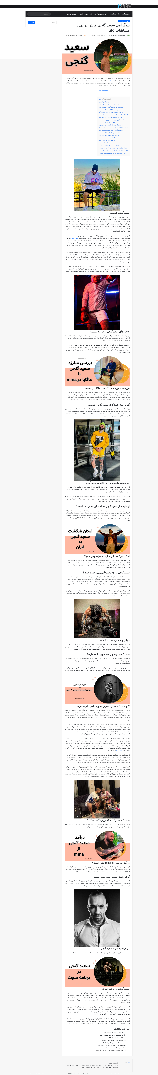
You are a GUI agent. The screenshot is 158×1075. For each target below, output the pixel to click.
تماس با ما (64, 1073)
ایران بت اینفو (126, 14)
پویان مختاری (74, 238)
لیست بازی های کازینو (86, 14)
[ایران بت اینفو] (124, 6)
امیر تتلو (111, 80)
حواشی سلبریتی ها (124, 21)
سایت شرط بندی (115, 14)
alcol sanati (116, 35)
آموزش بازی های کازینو (100, 14)
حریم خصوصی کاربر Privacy (75, 1073)
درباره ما (85, 1073)
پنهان (100, 99)
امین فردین (119, 750)
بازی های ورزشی (72, 14)
